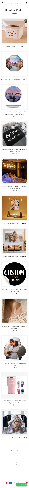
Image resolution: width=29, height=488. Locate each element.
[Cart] (26, 3)
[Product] (14, 31)
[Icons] (2, 3)
